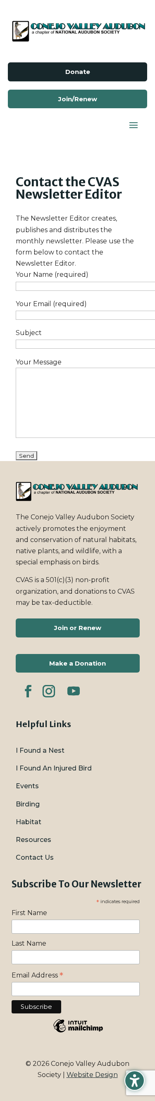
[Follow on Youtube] (73, 691)
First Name (29, 913)
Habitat (28, 822)
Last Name (29, 943)
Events (27, 786)
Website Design (92, 1075)
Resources (33, 840)
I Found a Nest (40, 750)
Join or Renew (77, 628)
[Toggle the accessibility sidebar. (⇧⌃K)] (134, 1080)
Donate (77, 72)
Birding (28, 804)
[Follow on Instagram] (48, 691)
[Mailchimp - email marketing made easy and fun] (78, 1032)
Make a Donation (77, 663)
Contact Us (35, 857)
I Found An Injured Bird (54, 768)
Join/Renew (77, 99)
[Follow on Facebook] (28, 691)
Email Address (37, 975)
